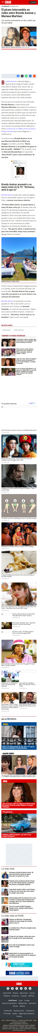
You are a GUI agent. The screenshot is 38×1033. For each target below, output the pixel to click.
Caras (21, 1000)
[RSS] (25, 988)
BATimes (31, 996)
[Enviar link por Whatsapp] (26, 76)
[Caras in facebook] (12, 988)
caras (19, 781)
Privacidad (7, 1013)
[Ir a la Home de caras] (8, 3)
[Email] (34, 76)
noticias (19, 724)
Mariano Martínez (19, 330)
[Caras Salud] (19, 966)
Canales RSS (8, 1011)
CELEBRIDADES (5, 6)
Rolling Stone (22, 1003)
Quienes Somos (19, 1011)
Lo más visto (7, 868)
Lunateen (24, 996)
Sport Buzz (32, 1003)
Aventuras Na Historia (9, 1003)
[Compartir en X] (22, 76)
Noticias (15, 993)
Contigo (27, 1000)
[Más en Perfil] (12, 719)
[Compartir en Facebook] (18, 76)
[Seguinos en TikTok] (21, 988)
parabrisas (19, 812)
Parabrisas (15, 996)
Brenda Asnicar (11, 81)
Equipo (14, 1013)
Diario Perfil (7, 993)
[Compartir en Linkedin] (30, 76)
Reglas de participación (26, 1013)
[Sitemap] (30, 988)
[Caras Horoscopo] (19, 975)
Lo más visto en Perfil (12, 915)
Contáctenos (30, 1011)
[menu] (2, 2)
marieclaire (19, 753)
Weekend (7, 996)
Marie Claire (24, 993)
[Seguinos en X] (16, 988)
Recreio (15, 1006)
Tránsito (19, 1016)
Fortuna (32, 993)
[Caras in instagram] (8, 988)
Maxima (22, 1006)
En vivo (33, 2)
